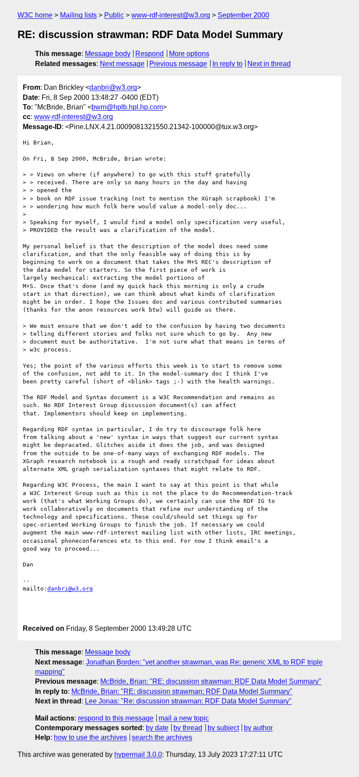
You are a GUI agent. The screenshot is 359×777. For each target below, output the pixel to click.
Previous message (178, 63)
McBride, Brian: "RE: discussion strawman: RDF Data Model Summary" (210, 681)
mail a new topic (183, 718)
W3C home (35, 15)
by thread (187, 727)
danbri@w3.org (113, 87)
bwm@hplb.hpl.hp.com (127, 107)
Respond (149, 53)
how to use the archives (90, 737)
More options (189, 53)
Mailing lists (78, 15)
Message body (107, 53)
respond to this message (116, 718)
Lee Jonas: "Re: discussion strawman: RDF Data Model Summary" (188, 701)
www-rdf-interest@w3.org (170, 15)
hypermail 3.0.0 (138, 754)
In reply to (227, 63)
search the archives (162, 737)
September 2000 (243, 15)
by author (258, 727)
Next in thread (269, 63)
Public (114, 15)
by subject (223, 727)
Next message (122, 63)
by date (157, 727)
